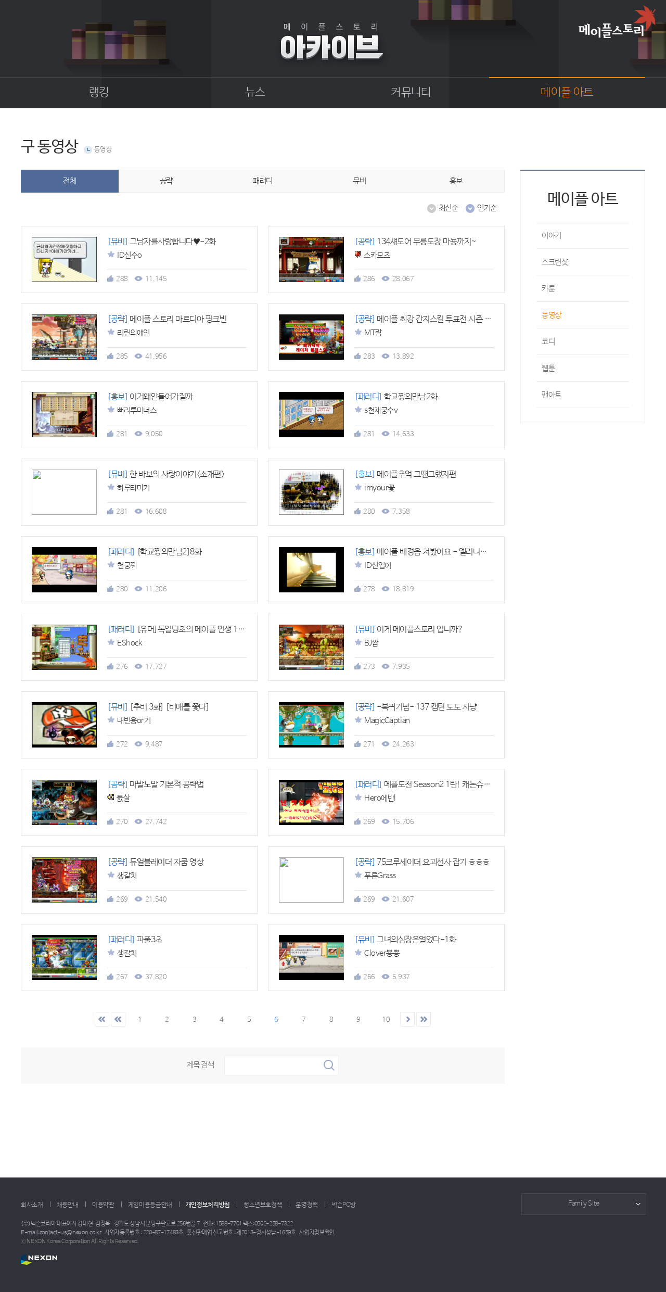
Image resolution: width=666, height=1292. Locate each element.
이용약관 (103, 1205)
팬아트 (551, 394)
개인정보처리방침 (208, 1205)
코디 (548, 341)
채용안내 (68, 1205)
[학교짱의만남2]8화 (154, 552)
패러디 (263, 180)
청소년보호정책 (263, 1205)
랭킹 (99, 92)
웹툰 (548, 368)
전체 (69, 180)
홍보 (456, 180)
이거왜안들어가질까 (150, 397)
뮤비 (359, 180)
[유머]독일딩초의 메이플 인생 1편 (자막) (187, 630)
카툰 (548, 288)
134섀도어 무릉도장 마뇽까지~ (415, 242)
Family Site (583, 1204)
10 (386, 1020)
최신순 (448, 208)
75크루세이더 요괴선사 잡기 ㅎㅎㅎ (422, 862)
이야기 (551, 235)
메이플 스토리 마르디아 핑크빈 (166, 319)
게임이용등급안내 (150, 1205)
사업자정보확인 (317, 1233)
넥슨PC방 (343, 1205)
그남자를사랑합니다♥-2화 (161, 242)
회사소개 (32, 1205)
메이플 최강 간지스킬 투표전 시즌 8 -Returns (438, 319)
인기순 (487, 208)
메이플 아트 (567, 92)
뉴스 (255, 92)
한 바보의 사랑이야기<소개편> (165, 474)
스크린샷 (555, 262)
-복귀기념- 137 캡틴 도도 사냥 (415, 707)
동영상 (103, 150)
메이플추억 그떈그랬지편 (405, 474)
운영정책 (307, 1205)
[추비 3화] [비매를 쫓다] (158, 707)
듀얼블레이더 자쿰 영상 (155, 862)
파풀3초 (134, 940)
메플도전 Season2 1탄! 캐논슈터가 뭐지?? (439, 785)
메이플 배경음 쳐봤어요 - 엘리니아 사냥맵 (432, 552)
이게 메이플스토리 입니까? (408, 630)
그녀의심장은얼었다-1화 (405, 940)
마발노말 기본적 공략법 (155, 785)
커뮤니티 (411, 92)
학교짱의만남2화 (396, 397)
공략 (166, 180)
